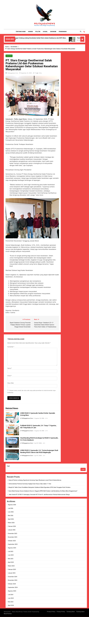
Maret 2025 (11, 566)
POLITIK (37, 31)
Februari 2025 (12, 569)
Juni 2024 (11, 598)
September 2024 (12, 587)
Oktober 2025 (12, 540)
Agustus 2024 (12, 591)
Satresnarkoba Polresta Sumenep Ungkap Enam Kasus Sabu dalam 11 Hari (30, 484)
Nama (9, 368)
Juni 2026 (11, 512)
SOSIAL (45, 31)
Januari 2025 (11, 573)
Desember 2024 (12, 576)
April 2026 (11, 519)
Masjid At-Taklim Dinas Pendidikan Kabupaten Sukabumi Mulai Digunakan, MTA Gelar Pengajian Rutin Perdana (39, 487)
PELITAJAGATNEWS (44, 23)
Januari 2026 (11, 530)
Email (9, 376)
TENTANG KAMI (20, 31)
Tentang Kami (70, 611)
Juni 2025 (11, 555)
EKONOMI (53, 31)
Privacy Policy (51, 611)
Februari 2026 (12, 526)
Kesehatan (9, 56)
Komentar (10, 347)
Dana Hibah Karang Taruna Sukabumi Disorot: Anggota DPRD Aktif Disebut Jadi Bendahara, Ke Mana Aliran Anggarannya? (43, 491)
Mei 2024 (10, 602)
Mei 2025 (10, 558)
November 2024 (12, 580)
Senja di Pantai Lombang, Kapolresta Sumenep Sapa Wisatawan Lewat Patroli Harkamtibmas (35, 480)
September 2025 (12, 544)
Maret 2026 (11, 522)
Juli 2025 (10, 551)
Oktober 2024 (12, 584)
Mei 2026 (10, 515)
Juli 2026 (10, 508)
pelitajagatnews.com (12, 73)
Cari (8, 466)
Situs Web (10, 383)
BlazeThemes (8, 613)
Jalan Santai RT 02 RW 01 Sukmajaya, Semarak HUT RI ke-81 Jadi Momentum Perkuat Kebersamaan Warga (39, 494)
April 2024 (11, 605)
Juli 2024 (10, 594)
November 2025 (12, 537)
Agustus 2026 (12, 504)
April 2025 (11, 562)
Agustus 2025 (12, 548)
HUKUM (30, 31)
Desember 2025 (12, 533)
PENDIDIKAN (62, 31)
